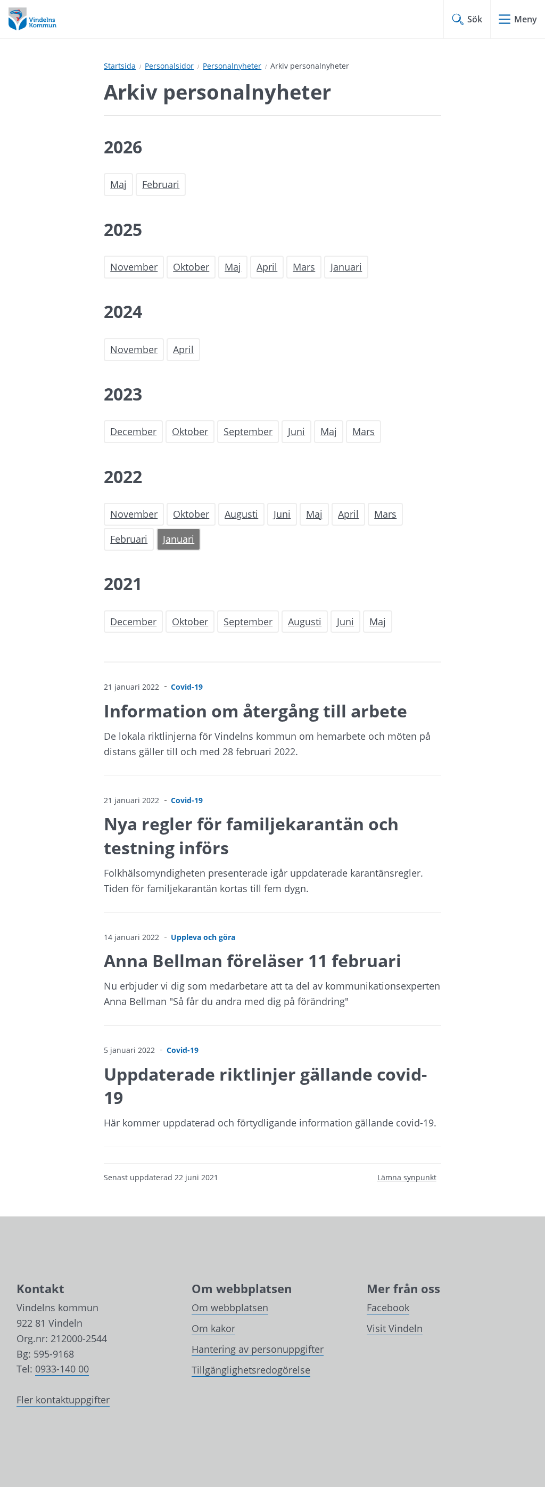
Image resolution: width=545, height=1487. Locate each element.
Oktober (191, 266)
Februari (160, 184)
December (133, 431)
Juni (296, 431)
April (267, 266)
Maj (118, 184)
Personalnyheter (232, 66)
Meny (525, 19)
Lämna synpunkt (406, 1177)
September (248, 431)
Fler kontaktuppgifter (63, 1399)
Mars (304, 266)
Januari (346, 266)
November (134, 266)
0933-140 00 (62, 1368)
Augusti (241, 514)
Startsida (120, 66)
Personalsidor (169, 66)
